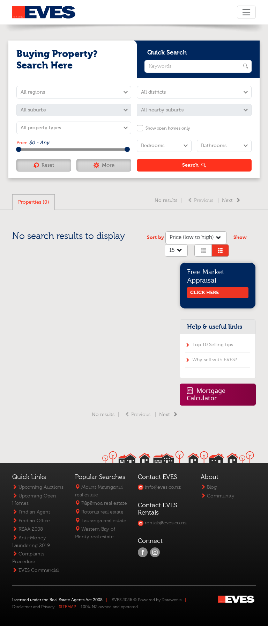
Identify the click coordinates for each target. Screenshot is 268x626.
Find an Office (33, 521)
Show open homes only (168, 128)
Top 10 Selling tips (212, 345)
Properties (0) (33, 202)
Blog (211, 487)
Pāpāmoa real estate (103, 503)
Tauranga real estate (103, 521)
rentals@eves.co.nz (165, 523)
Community (220, 496)
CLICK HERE (204, 293)
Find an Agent (33, 512)
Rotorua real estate (102, 512)
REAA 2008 (30, 529)
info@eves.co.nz (162, 487)
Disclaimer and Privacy (33, 606)
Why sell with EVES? (214, 360)
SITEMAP (67, 606)
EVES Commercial (38, 570)
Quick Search (167, 52)
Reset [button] (48, 165)
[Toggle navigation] (246, 12)
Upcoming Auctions (40, 487)
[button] (103, 165)
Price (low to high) (192, 237)
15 (172, 250)
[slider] (18, 149)
